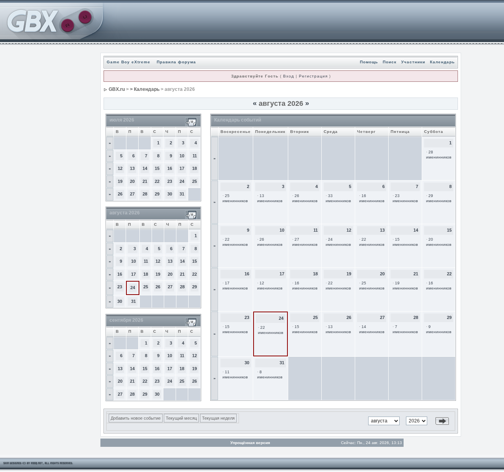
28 (145, 194)
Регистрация (313, 76)
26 (120, 194)
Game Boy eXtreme (128, 62)
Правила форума (176, 62)
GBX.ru (117, 89)
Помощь (369, 62)
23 (169, 181)
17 (182, 168)
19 (120, 181)
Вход (288, 76)
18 (194, 168)
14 (145, 168)
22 (157, 181)
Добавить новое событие (136, 418)
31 (182, 194)
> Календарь (144, 89)
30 (169, 194)
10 (182, 155)
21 (145, 181)
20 (132, 181)
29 (157, 194)
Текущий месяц (181, 418)
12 (120, 168)
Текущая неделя (218, 418)
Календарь (442, 62)
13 (132, 168)
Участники (413, 62)
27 (132, 194)
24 (182, 181)
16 (169, 168)
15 (157, 168)
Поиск (390, 62)
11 (195, 155)
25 (194, 181)
